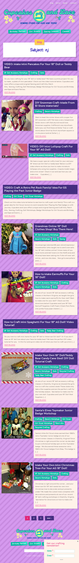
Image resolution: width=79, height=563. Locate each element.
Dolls (42, 73)
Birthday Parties (17, 31)
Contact (73, 3)
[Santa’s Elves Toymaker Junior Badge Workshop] (17, 433)
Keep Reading (9, 92)
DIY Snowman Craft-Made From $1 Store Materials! (55, 104)
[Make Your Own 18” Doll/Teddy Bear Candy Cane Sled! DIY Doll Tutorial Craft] (17, 377)
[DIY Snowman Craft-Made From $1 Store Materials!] (17, 120)
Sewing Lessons (51, 31)
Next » (49, 518)
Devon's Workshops (52, 111)
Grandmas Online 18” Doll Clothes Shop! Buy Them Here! (54, 228)
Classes (65, 31)
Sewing (62, 239)
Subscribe (61, 559)
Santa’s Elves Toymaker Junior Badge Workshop (53, 412)
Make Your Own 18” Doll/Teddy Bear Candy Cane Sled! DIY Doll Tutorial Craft (54, 358)
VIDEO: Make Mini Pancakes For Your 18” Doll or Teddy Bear (38, 66)
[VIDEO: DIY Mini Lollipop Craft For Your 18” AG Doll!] (14, 162)
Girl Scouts (34, 31)
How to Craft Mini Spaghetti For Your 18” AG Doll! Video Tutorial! (39, 324)
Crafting (34, 73)
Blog (51, 3)
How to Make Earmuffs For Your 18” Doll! (54, 276)
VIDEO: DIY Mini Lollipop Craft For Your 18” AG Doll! (51, 148)
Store (58, 3)
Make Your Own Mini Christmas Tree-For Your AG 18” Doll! (54, 467)
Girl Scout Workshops (33, 196)
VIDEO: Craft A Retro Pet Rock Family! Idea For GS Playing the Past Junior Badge (35, 189)
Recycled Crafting (66, 371)
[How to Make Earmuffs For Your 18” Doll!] (17, 293)
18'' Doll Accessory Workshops (16, 73)
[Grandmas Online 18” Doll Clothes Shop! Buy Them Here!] (17, 245)
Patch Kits (59, 423)
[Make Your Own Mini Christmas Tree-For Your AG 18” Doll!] (17, 485)
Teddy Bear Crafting (55, 331)
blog (39, 42)
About (65, 3)
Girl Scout (18, 196)
